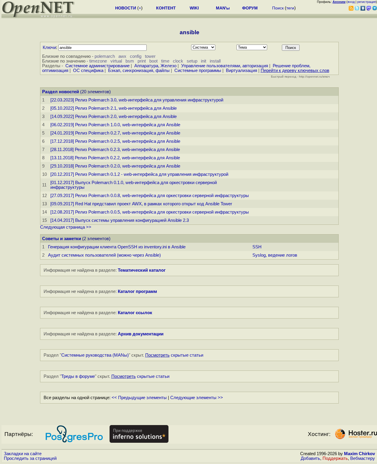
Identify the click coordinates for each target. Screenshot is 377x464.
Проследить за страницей (30, 458)
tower (150, 56)
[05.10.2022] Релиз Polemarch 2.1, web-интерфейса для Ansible (113, 108)
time (165, 61)
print (142, 61)
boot (153, 61)
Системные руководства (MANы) (95, 355)
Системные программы (197, 70)
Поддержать (335, 458)
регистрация (366, 2)
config (135, 56)
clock (178, 61)
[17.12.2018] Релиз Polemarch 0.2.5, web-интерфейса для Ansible (115, 141)
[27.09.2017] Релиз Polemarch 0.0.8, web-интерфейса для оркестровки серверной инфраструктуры (149, 195)
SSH (257, 247)
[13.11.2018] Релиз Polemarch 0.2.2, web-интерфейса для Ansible (115, 157)
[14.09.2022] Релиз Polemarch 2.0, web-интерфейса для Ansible (113, 116)
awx (122, 56)
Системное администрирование (97, 65)
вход (351, 2)
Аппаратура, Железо (155, 65)
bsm (129, 61)
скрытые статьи (174, 355)
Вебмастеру (362, 458)
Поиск (278, 8)
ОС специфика (88, 70)
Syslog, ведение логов (274, 255)
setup (192, 61)
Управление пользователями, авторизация (224, 65)
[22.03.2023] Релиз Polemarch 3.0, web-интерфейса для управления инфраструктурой (136, 100)
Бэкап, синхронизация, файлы (139, 70)
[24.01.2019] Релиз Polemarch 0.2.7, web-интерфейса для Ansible (115, 133)
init (203, 61)
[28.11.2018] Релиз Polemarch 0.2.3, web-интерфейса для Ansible (115, 149)
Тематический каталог (142, 270)
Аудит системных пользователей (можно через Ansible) (104, 255)
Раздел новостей (60, 91)
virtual (116, 61)
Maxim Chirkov (359, 453)
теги (290, 8)
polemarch (105, 56)
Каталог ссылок (135, 312)
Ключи (49, 47)
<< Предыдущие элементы (139, 397)
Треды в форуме (78, 376)
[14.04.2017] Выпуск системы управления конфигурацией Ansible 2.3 (119, 220)
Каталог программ (137, 291)
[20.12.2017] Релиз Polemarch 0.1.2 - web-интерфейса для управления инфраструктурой (139, 174)
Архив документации (140, 334)
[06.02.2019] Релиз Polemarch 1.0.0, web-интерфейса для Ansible (115, 124)
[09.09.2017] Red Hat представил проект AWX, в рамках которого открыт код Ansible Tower (141, 203)
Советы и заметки (61, 238)
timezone (98, 61)
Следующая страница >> (65, 227)
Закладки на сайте (23, 453)
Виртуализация (241, 70)
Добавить (310, 458)
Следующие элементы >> (196, 397)
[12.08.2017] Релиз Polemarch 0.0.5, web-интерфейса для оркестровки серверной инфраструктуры (149, 212)
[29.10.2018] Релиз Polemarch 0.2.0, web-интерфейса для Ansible (115, 166)
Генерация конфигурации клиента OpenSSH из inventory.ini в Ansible (117, 247)
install (215, 61)
